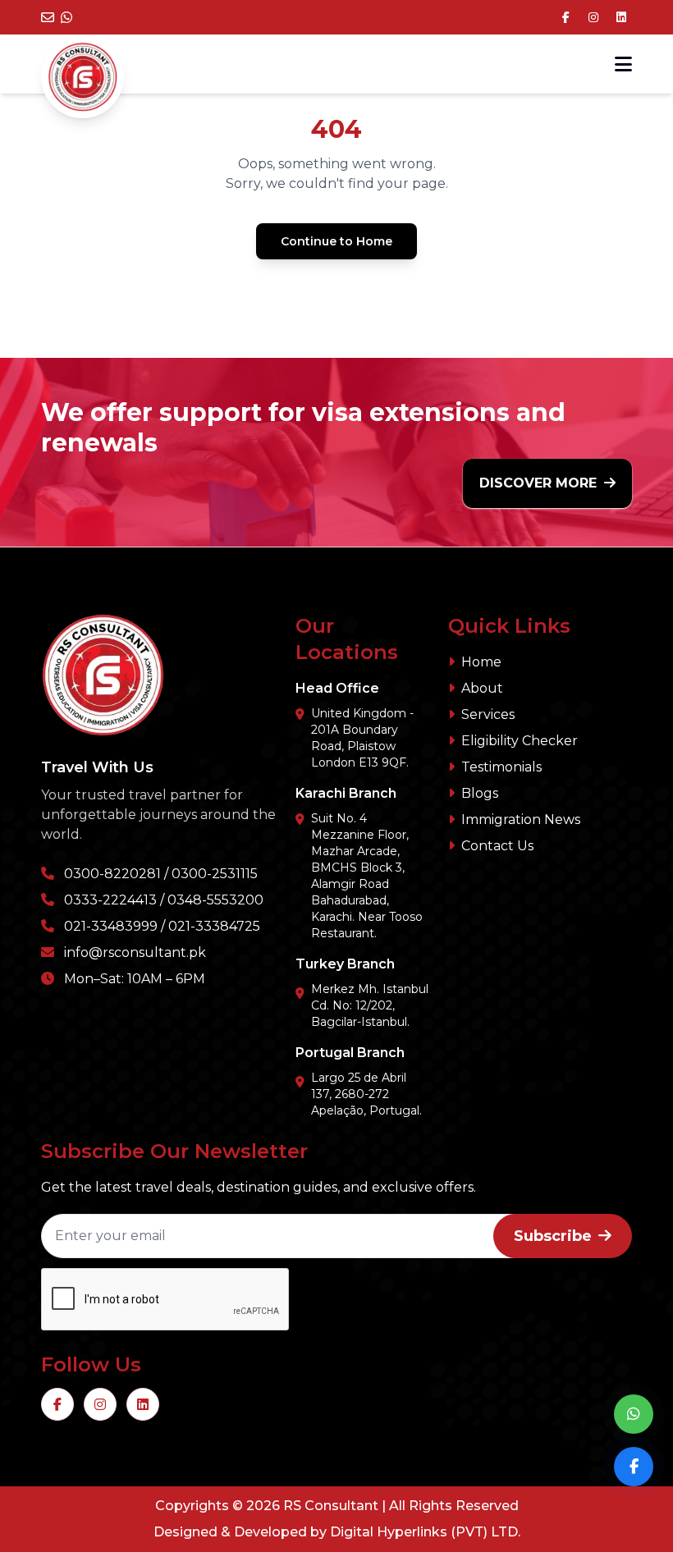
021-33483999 (111, 926)
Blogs (479, 793)
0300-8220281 (112, 873)
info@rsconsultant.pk (135, 952)
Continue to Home (336, 241)
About (482, 688)
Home (481, 662)
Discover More (540, 483)
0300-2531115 (215, 873)
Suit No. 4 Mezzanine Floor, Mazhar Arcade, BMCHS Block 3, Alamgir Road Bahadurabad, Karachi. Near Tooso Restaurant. (367, 876)
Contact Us (497, 846)
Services (488, 714)
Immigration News (520, 819)
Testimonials (501, 767)
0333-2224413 (110, 900)
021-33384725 (214, 926)
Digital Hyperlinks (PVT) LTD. (425, 1532)
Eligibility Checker (519, 741)
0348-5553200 (215, 900)
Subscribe (553, 1236)
